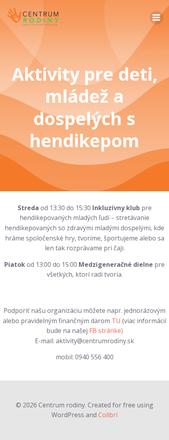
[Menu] (156, 17)
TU (116, 320)
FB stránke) (105, 330)
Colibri (108, 414)
